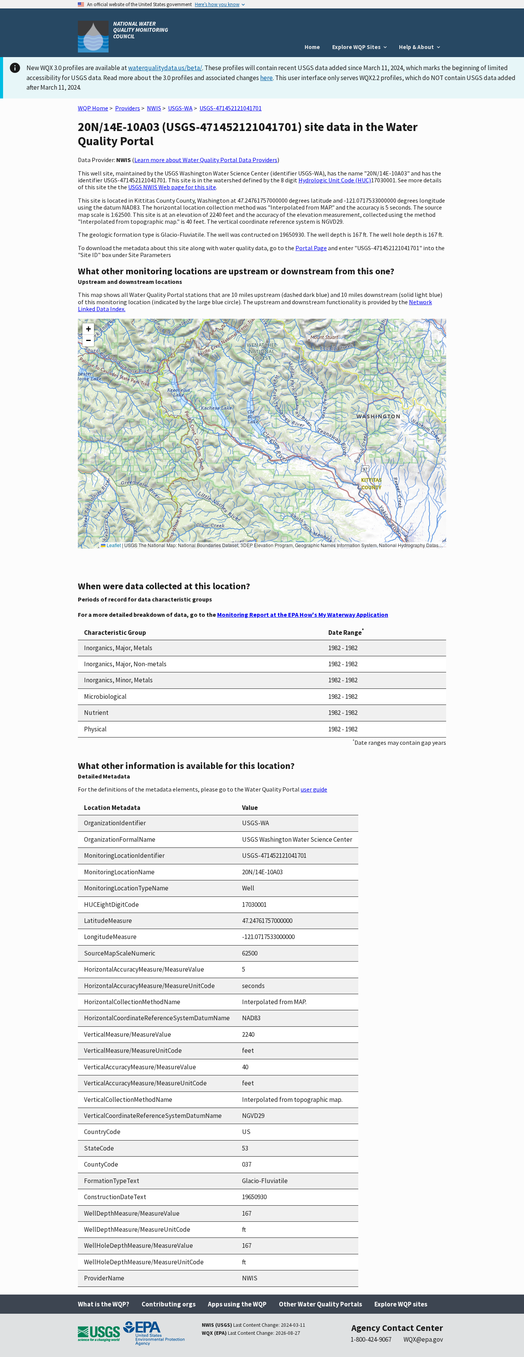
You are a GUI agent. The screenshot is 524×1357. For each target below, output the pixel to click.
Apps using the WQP (237, 1304)
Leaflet (113, 545)
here (266, 78)
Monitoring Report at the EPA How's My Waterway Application (302, 614)
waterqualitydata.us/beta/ (165, 68)
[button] (88, 329)
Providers (127, 108)
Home (312, 47)
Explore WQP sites (400, 1304)
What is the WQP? (103, 1304)
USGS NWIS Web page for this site (172, 187)
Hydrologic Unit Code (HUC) (334, 180)
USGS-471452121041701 (230, 108)
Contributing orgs (169, 1304)
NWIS (154, 108)
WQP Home (93, 108)
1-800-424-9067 (371, 1339)
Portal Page (311, 248)
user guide (314, 789)
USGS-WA (180, 108)
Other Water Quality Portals (320, 1304)
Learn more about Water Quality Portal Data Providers (205, 160)
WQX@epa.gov (423, 1339)
